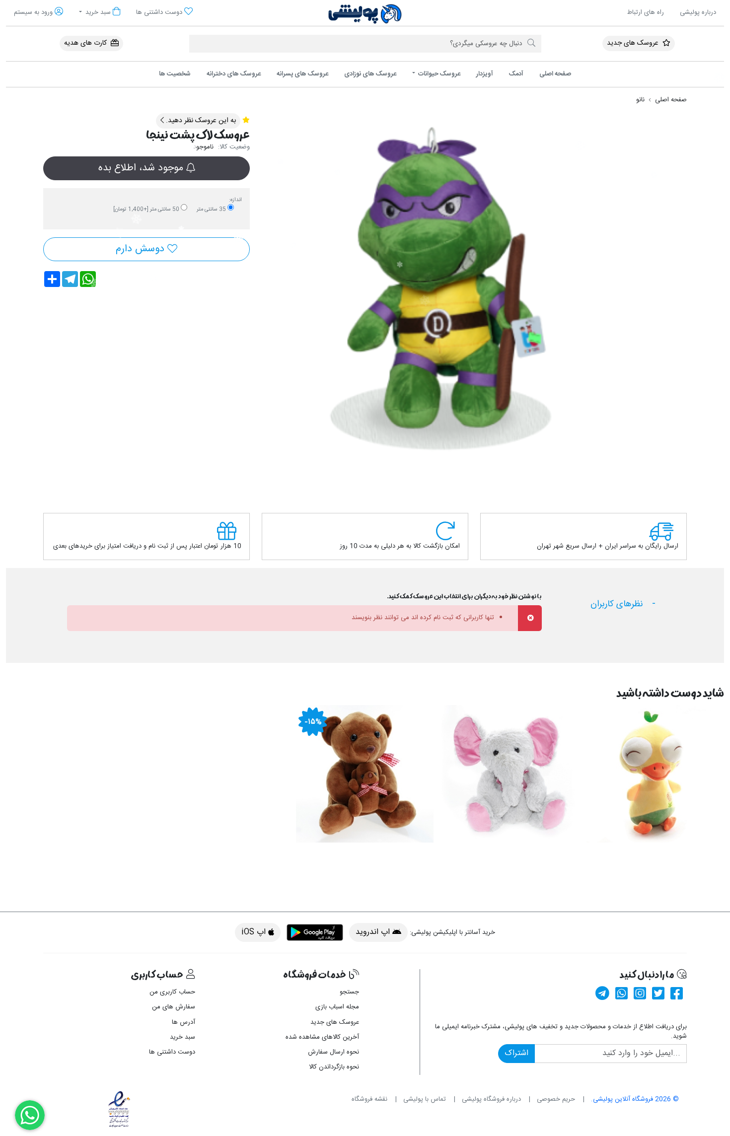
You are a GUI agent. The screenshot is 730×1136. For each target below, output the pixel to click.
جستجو (349, 992)
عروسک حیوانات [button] (438, 74)
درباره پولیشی (698, 12)
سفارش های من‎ (173, 1006)
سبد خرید (182, 1037)
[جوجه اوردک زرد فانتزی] (655, 774)
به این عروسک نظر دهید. (200, 121)
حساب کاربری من (172, 992)
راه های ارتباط (645, 12)
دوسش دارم (141, 249)
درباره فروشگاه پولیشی (491, 1099)
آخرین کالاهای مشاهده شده (322, 1037)
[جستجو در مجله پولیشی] (531, 43)
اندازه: (235, 200)
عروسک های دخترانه (234, 74)
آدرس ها (183, 1022)
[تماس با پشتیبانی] (30, 1115)
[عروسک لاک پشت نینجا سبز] (438, 289)
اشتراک (516, 1053)
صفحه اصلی (555, 74)
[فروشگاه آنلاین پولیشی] (365, 13)
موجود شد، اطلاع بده (142, 168)
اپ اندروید (374, 932)
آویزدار (484, 74)
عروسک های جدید (633, 43)
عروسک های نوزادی (370, 74)
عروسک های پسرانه (302, 74)
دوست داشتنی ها (172, 1052)
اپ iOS (254, 932)
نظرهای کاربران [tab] (616, 604)
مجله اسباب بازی (337, 1006)
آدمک (516, 74)
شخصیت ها (175, 74)
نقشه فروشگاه (369, 1099)
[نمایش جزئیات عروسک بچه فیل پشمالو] (510, 774)
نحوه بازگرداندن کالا (334, 1067)
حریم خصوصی (556, 1099)
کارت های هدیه (86, 43)
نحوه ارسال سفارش (333, 1052)
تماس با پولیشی (424, 1099)
